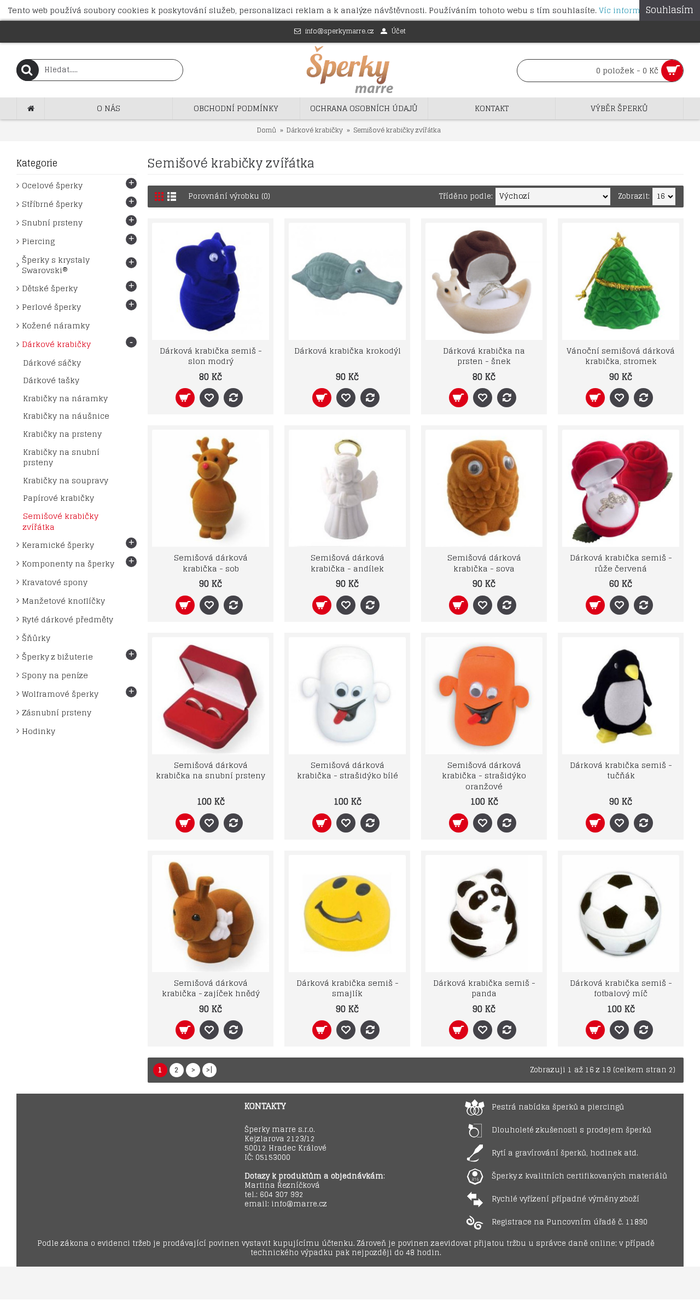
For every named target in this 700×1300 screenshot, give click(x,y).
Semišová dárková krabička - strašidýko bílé (347, 770)
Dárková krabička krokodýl (347, 350)
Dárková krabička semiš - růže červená (621, 563)
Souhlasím (669, 10)
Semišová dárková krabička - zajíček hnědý (211, 988)
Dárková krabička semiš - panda (484, 988)
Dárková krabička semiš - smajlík (347, 988)
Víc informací (625, 10)
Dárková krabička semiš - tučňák (621, 770)
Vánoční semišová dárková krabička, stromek (621, 356)
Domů (266, 130)
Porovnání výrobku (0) (229, 196)
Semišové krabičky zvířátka (397, 130)
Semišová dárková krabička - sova (484, 563)
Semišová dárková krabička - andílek (347, 563)
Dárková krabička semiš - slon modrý (211, 356)
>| (209, 1070)
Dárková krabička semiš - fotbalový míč (621, 988)
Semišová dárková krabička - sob (211, 563)
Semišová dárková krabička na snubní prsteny (210, 770)
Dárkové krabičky (315, 130)
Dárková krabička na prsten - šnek (484, 356)
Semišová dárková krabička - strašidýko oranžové (484, 775)
